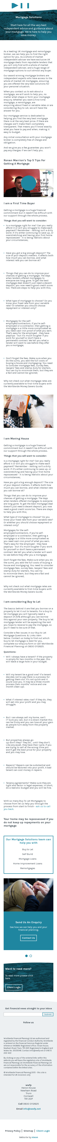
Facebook (6, 1029)
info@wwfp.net (32, 1108)
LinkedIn (17, 1029)
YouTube (28, 1029)
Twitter (39, 1029)
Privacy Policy (13, 1130)
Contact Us (28, 937)
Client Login (14, 987)
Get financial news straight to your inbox (28, 1008)
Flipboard (50, 1029)
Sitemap (28, 1130)
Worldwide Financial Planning (23, 5)
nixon (35, 1137)
